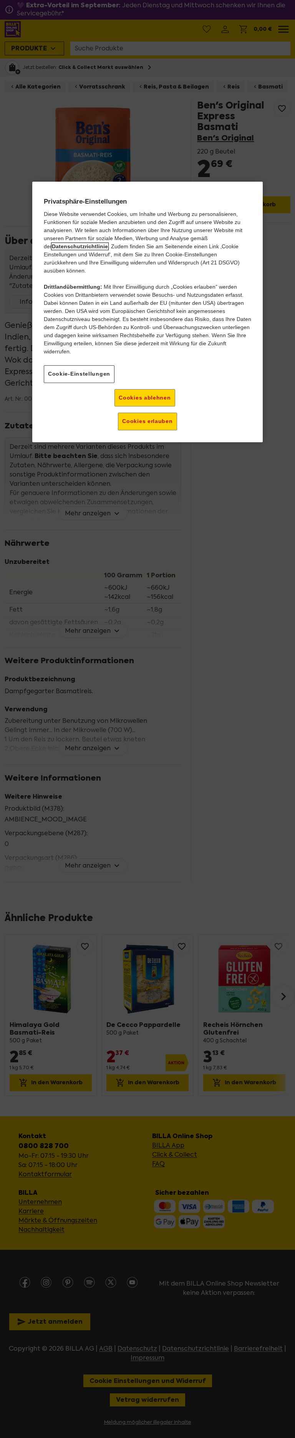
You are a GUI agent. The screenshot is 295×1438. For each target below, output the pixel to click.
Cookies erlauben (147, 421)
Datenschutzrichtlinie (80, 246)
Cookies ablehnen (145, 398)
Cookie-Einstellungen (79, 374)
